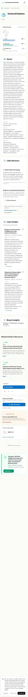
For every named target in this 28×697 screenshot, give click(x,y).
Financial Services (14, 147)
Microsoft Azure (13, 124)
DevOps (5, 136)
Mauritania (6, 8)
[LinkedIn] (5, 391)
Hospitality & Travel (15, 151)
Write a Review (11, 200)
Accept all (21, 693)
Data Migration (7, 133)
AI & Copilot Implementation (10, 135)
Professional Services (8, 146)
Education (5, 151)
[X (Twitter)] (12, 391)
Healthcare (6, 147)
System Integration (8, 131)
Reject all (13, 693)
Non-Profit (20, 149)
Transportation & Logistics (10, 149)
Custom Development (9, 129)
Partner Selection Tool (10, 210)
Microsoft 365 (6, 125)
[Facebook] (8, 391)
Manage (6, 693)
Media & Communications (10, 152)
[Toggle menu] (24, 2)
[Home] (1, 8)
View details (9, 266)
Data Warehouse (7, 138)
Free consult (8, 212)
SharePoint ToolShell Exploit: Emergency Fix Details (13, 323)
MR (4, 19)
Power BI (5, 124)
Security (21, 135)
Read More (8, 471)
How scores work (21, 27)
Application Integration (19, 138)
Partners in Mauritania (8, 437)
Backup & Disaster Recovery (15, 136)
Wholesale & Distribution (9, 144)
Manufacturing (7, 142)
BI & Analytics (15, 133)
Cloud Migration (18, 131)
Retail (16, 146)
